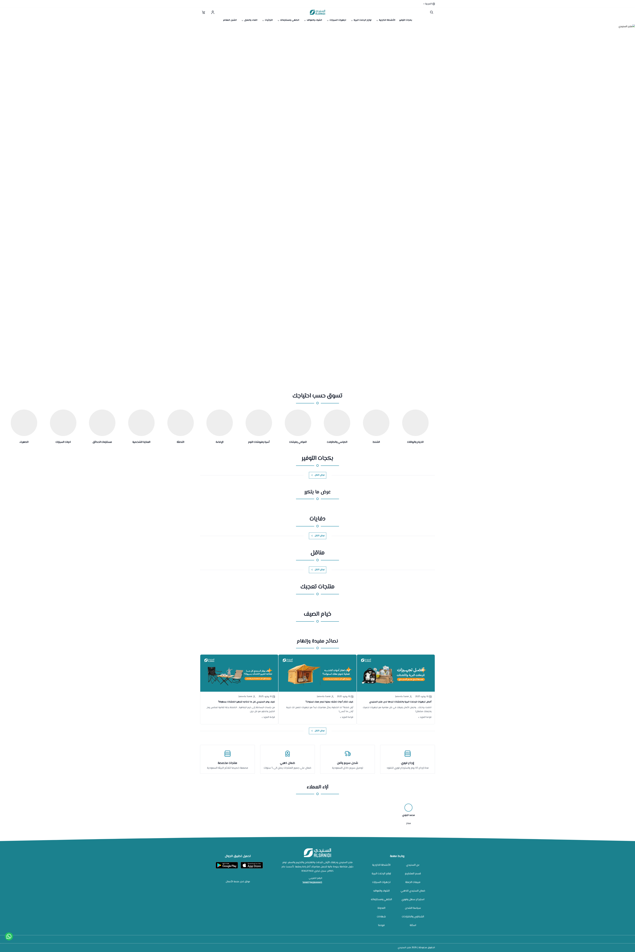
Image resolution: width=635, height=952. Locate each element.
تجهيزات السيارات (381, 882)
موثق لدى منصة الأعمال (238, 882)
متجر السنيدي (404, 948)
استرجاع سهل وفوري (413, 900)
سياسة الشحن (413, 908)
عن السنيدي (413, 865)
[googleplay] (227, 865)
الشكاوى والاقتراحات (413, 917)
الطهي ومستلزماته (381, 900)
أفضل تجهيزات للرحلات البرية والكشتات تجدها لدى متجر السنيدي (400, 702)
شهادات (381, 917)
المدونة (381, 908)
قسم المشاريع (413, 874)
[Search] (431, 12)
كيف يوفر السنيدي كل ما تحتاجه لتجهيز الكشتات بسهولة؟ (246, 702)
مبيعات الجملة (412, 882)
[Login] (212, 12)
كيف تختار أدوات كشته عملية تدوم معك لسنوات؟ (329, 702)
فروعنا (381, 925)
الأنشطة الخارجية (381, 865)
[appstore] (252, 865)
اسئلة (413, 925)
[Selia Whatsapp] (8, 936)
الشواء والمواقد (381, 891)
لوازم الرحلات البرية (381, 874)
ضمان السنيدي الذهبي (413, 891)
